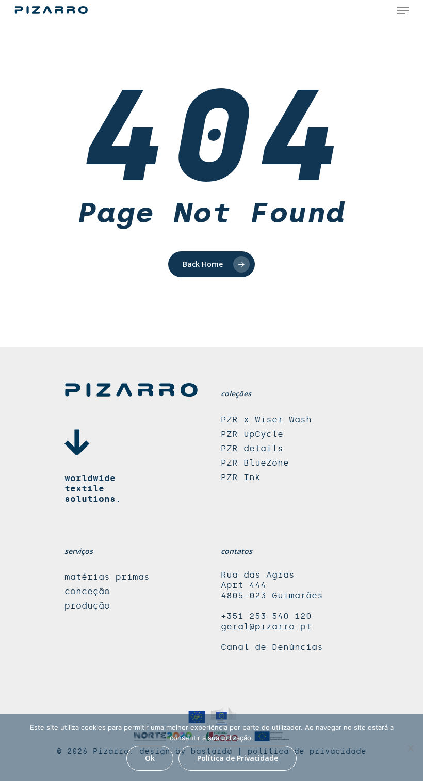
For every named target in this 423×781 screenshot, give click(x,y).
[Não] (410, 748)
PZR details (252, 448)
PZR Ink (241, 477)
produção (87, 606)
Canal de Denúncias (272, 647)
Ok (150, 758)
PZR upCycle (252, 434)
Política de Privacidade (237, 758)
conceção (87, 591)
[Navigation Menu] (403, 10)
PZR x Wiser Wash (266, 419)
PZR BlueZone (255, 463)
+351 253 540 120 (266, 616)
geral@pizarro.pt (266, 626)
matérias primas (107, 577)
